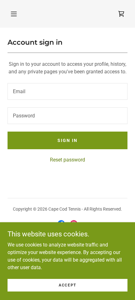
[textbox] (67, 91)
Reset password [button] (67, 160)
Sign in (67, 140)
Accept (67, 285)
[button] (14, 14)
